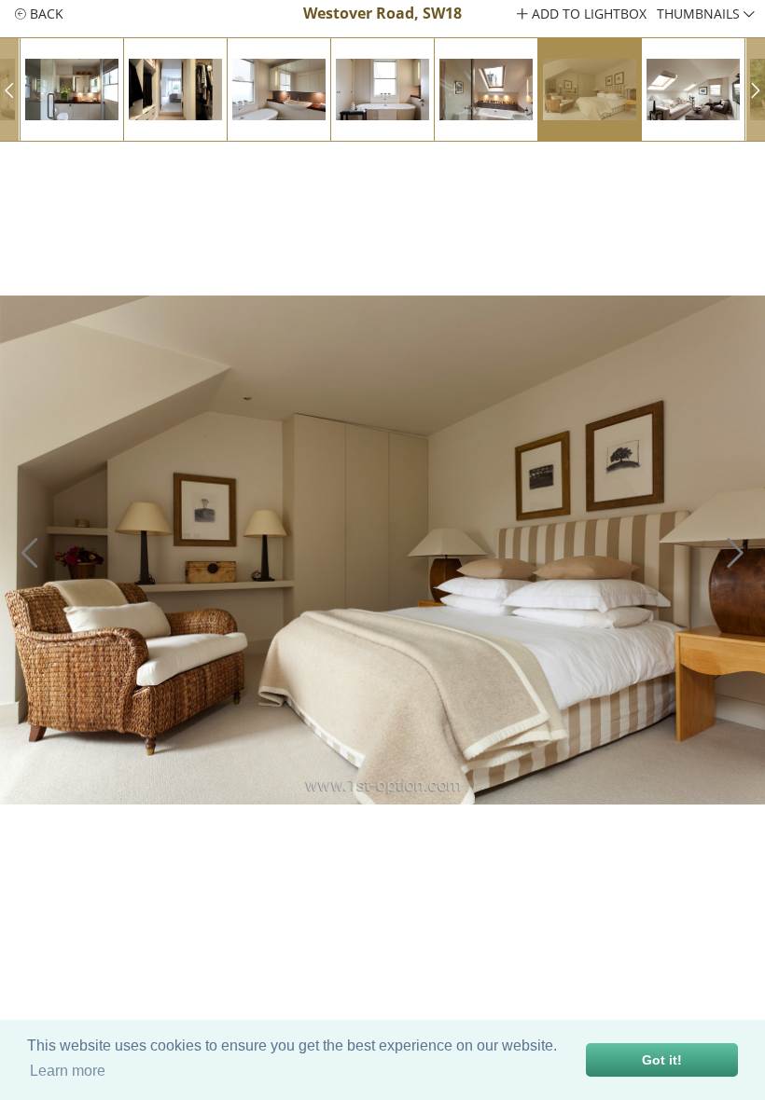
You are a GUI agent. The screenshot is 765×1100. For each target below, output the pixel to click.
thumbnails (700, 13)
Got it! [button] (662, 1059)
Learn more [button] (67, 1071)
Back (44, 13)
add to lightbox (587, 13)
